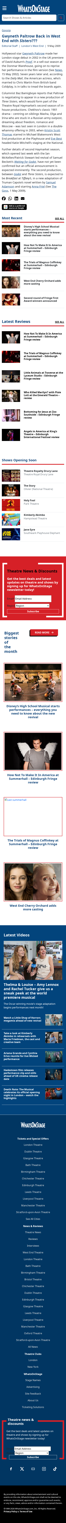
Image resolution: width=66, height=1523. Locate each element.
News (58, 70)
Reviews (33, 1239)
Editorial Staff (9, 46)
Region (11, 605)
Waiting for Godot (25, 162)
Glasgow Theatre (33, 1158)
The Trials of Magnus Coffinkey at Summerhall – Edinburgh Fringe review (33, 844)
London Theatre (33, 1144)
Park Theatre (31, 503)
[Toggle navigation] (2, 8)
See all (59, 218)
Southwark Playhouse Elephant (42, 533)
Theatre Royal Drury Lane (38, 474)
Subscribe (33, 611)
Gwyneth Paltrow (33, 53)
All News (33, 1346)
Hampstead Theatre (35, 518)
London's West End (32, 46)
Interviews (33, 1245)
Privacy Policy (10, 1511)
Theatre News (33, 1232)
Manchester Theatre (33, 1205)
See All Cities (33, 1219)
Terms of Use (26, 1511)
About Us (33, 1400)
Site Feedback (33, 1393)
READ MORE (42, 632)
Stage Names (33, 1380)
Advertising (33, 1387)
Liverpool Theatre (33, 1198)
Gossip (6, 30)
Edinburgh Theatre (33, 1185)
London (33, 1360)
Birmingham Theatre (33, 1171)
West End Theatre (33, 1252)
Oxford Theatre (33, 1333)
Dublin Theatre (33, 1151)
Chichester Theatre (33, 1178)
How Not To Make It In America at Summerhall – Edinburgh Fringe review (33, 778)
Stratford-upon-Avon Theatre (33, 1212)
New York (33, 1367)
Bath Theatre (33, 1165)
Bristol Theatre (33, 1279)
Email (11, 598)
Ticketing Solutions (33, 1407)
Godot (17, 174)
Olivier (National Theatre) (38, 489)
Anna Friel (38, 186)
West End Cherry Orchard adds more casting (33, 907)
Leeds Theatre (33, 1192)
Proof (28, 62)
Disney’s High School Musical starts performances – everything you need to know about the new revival (33, 711)
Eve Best (56, 138)
